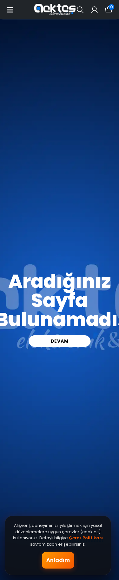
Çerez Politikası (86, 538)
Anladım (58, 560)
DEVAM (60, 341)
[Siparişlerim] (94, 10)
